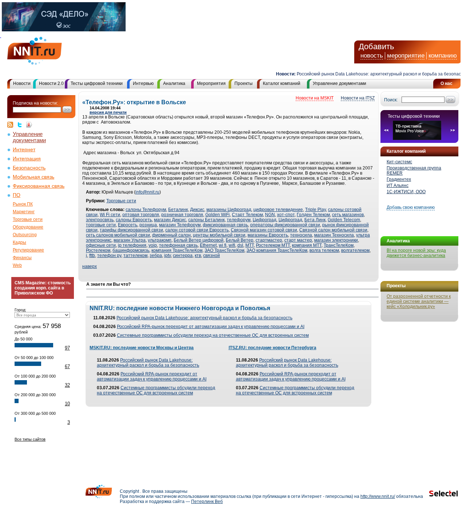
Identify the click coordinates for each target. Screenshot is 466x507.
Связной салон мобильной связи (333, 230)
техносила (301, 235)
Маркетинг (24, 211)
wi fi (222, 245)
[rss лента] (12, 125)
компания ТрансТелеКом (176, 250)
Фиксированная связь (38, 186)
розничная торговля (182, 214)
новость (371, 55)
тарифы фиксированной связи (131, 230)
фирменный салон (171, 235)
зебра (156, 255)
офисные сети (101, 245)
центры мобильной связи (219, 235)
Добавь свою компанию (411, 207)
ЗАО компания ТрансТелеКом (276, 250)
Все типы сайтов (30, 439)
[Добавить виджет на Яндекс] (29, 125)
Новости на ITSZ (358, 98)
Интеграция (27, 158)
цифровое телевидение (278, 209)
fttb (92, 255)
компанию (443, 55)
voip (153, 245)
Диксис (197, 209)
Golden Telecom (344, 219)
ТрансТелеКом (339, 245)
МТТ (249, 245)
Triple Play (315, 209)
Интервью (143, 83)
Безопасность (29, 168)
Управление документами (339, 83)
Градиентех (399, 179)
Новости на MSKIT (314, 98)
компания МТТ (306, 245)
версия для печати (108, 112)
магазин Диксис (170, 219)
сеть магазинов (348, 214)
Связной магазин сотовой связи (264, 230)
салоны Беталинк (206, 219)
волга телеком (324, 250)
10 (67, 403)
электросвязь (100, 219)
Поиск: (391, 99)
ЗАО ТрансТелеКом (224, 250)
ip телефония (132, 245)
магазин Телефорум (180, 224)
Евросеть (127, 224)
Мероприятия (211, 83)
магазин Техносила (334, 235)
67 (67, 366)
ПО (16, 195)
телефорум (238, 219)
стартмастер (269, 240)
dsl (240, 245)
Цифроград (264, 219)
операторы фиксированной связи (285, 224)
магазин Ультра (130, 240)
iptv (167, 255)
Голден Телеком (313, 214)
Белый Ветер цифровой (199, 240)
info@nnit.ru (147, 192)
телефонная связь (178, 245)
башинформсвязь (130, 250)
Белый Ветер (239, 240)
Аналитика (174, 83)
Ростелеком (98, 250)
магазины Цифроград (228, 209)
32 (67, 385)
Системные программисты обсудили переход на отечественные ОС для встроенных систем (213, 335)
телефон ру (109, 255)
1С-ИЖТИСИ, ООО (406, 191)
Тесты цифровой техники (97, 83)
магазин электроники (336, 240)
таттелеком (135, 255)
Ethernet (208, 245)
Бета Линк (314, 219)
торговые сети (101, 224)
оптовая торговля (140, 214)
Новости (22, 83)
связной (211, 255)
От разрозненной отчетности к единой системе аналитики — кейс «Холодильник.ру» (419, 301)
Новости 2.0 (51, 83)
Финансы (22, 257)
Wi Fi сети (110, 214)
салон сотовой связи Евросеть (197, 230)
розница (148, 224)
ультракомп (159, 240)
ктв (198, 255)
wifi (232, 245)
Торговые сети (28, 219)
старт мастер (298, 240)
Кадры (19, 242)
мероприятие (405, 55)
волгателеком (355, 250)
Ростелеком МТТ (273, 245)
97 (67, 348)
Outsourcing (25, 234)
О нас (447, 83)
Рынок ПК (23, 204)
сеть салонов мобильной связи (118, 235)
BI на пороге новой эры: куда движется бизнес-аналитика (416, 253)
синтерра (183, 255)
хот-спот (286, 214)
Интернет (24, 149)
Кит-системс (399, 161)
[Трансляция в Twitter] (21, 125)
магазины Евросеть (268, 235)
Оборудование (28, 227)
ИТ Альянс (397, 185)
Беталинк (178, 209)
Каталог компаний (281, 83)
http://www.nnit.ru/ (377, 496)
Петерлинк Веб (207, 501)
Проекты (243, 83)
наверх (89, 266)
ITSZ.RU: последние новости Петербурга (272, 347)
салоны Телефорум (146, 209)
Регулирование (28, 250)
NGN (270, 214)
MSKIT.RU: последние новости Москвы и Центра (142, 347)
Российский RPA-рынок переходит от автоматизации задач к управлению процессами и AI (210, 326)
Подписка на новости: (35, 103)
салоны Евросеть (134, 219)
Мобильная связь (33, 177)
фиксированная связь (225, 224)
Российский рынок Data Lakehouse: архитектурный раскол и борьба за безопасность (204, 317)
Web (17, 265)
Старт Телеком (247, 214)
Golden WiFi (217, 214)
